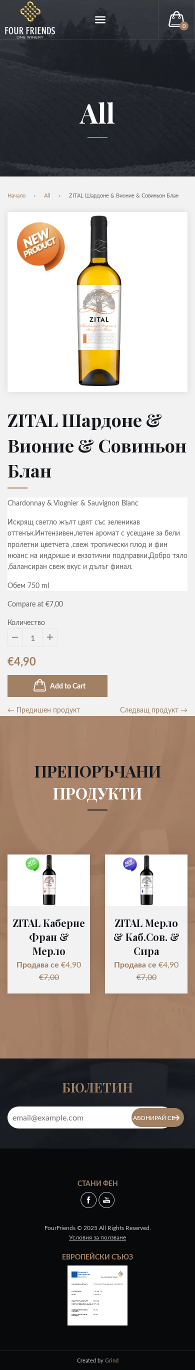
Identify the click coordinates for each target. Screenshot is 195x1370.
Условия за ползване (97, 1237)
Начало (17, 195)
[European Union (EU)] (98, 1294)
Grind (111, 1360)
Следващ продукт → (154, 710)
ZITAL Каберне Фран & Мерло (48, 937)
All (97, 112)
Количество (26, 622)
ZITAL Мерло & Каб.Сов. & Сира (147, 937)
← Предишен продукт (44, 710)
